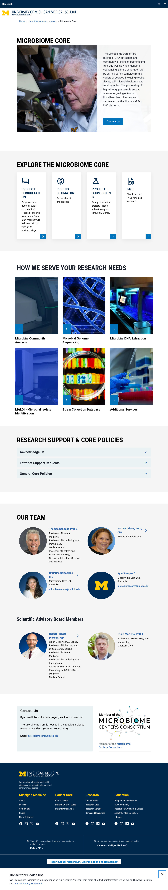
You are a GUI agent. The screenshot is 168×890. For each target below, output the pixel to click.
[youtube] (37, 824)
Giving (22, 813)
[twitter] (31, 824)
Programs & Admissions (125, 800)
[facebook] (20, 824)
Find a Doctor (61, 800)
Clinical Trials (91, 800)
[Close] (162, 874)
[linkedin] (98, 824)
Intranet (118, 817)
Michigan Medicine (32, 795)
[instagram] (26, 824)
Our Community (121, 804)
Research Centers (93, 809)
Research (92, 795)
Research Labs (92, 804)
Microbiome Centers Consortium (115, 745)
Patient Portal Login (64, 809)
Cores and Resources (95, 813)
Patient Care (64, 795)
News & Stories (26, 817)
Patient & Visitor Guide (65, 804)
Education (121, 795)
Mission (23, 804)
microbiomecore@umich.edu (64, 589)
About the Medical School (126, 813)
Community (24, 809)
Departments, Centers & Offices (128, 809)
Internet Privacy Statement (28, 883)
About (22, 800)
